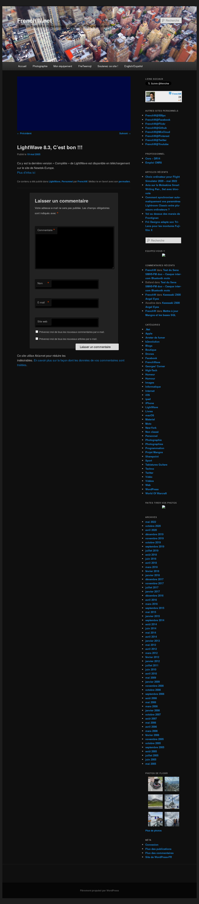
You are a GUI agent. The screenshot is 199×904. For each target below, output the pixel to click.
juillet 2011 (151, 665)
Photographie (40, 66)
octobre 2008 (153, 690)
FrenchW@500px (155, 115)
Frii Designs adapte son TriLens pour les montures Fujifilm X (162, 226)
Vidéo (148, 477)
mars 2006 (151, 731)
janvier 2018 (152, 575)
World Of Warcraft (156, 493)
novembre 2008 (154, 686)
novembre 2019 (154, 538)
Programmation (154, 448)
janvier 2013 (152, 640)
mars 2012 (151, 653)
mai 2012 (150, 645)
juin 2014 (150, 628)
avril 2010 (151, 673)
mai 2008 (150, 702)
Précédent (24, 133)
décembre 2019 (154, 534)
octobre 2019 (153, 542)
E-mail (43, 302)
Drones (149, 354)
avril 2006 (151, 726)
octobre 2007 (153, 714)
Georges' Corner (155, 366)
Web (148, 485)
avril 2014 (151, 636)
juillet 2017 (151, 587)
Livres (149, 411)
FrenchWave (152, 362)
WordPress (152, 489)
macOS (149, 415)
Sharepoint (152, 456)
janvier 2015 (152, 616)
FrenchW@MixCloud (157, 132)
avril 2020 (151, 530)
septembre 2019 (154, 546)
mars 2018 (151, 567)
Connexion (151, 844)
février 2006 (152, 735)
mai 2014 (150, 632)
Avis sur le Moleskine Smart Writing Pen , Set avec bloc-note (162, 189)
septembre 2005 (154, 747)
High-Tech (151, 370)
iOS (147, 395)
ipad (148, 399)
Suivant (125, 133)
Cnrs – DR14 (152, 158)
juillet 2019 (151, 550)
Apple (148, 333)
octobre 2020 (153, 526)
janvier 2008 (152, 710)
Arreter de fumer (155, 337)
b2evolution (152, 341)
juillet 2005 (151, 755)
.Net (147, 329)
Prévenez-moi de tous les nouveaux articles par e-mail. (68, 338)
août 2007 (151, 718)
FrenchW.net (34, 20)
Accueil (22, 66)
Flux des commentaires (159, 853)
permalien (124, 181)
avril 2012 (151, 649)
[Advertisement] (74, 103)
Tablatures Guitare (156, 464)
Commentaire (46, 230)
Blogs (148, 345)
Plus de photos (153, 830)
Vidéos (149, 481)
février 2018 (152, 571)
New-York (150, 427)
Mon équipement (62, 66)
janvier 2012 (152, 661)
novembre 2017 (154, 583)
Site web (42, 321)
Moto (148, 423)
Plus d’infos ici (26, 172)
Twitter (149, 473)
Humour (150, 378)
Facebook (151, 358)
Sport (148, 460)
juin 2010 (150, 669)
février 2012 (152, 657)
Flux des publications (158, 849)
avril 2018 (151, 563)
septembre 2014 (154, 620)
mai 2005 (150, 763)
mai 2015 (150, 612)
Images (149, 382)
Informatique (153, 386)
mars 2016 (151, 604)
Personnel (67, 181)
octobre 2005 (153, 743)
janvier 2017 (152, 591)
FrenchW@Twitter (156, 140)
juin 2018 (150, 558)
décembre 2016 (154, 595)
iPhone (149, 403)
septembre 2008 (154, 694)
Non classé (152, 432)
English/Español (133, 66)
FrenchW (82, 181)
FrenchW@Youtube (156, 144)
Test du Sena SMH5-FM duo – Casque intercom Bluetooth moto (163, 274)
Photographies (154, 444)
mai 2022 (150, 522)
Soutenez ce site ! (108, 66)
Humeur (150, 374)
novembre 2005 (154, 739)
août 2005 (151, 751)
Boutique (150, 350)
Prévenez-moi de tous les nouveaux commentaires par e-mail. (72, 331)
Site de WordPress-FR (158, 857)
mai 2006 (150, 722)
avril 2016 (151, 600)
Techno (149, 468)
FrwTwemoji (85, 66)
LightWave (54, 181)
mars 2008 (151, 706)
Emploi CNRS (153, 162)
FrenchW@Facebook (157, 119)
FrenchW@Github (156, 128)
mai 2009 (150, 677)
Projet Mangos (154, 452)
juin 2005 (150, 759)
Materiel (150, 419)
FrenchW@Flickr (155, 124)
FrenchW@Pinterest (157, 136)
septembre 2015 (154, 608)
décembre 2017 (154, 579)
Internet (149, 391)
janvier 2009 (152, 681)
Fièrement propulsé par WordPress (99, 890)
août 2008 (151, 698)
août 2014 (151, 624)
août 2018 (151, 554)
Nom (43, 283)
